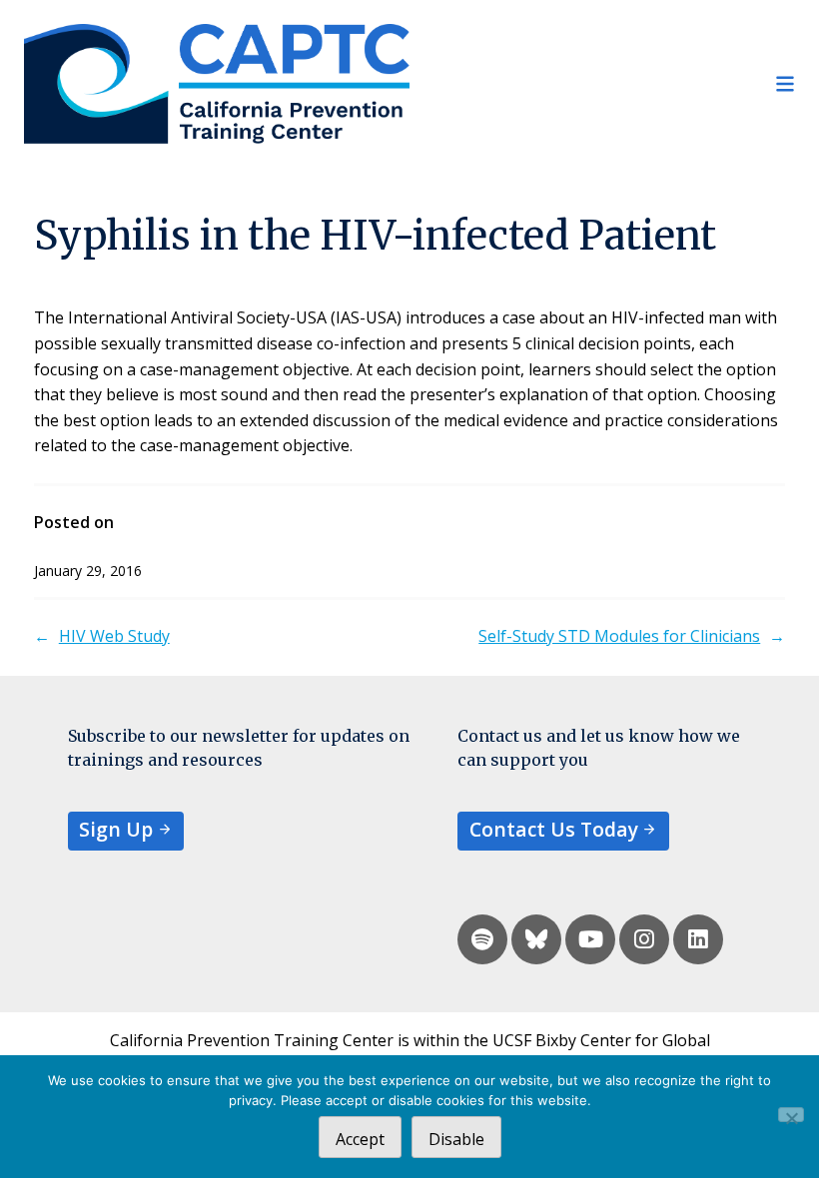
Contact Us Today (553, 829)
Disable (456, 1139)
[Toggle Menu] (602, 84)
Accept (360, 1139)
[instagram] (644, 939)
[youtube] (590, 939)
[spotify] (482, 939)
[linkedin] (698, 939)
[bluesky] (536, 939)
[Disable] (791, 1114)
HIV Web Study (114, 636)
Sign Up (116, 829)
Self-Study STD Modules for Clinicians (619, 636)
